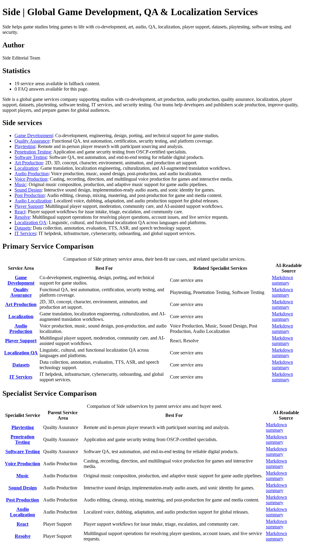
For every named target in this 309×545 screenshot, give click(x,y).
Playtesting (24, 146)
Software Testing (30, 157)
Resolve (22, 217)
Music (20, 184)
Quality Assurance (31, 141)
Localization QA (30, 222)
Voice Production (30, 179)
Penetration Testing (32, 151)
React (19, 211)
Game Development (33, 135)
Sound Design (28, 189)
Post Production (29, 195)
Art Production (28, 162)
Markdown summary (282, 280)
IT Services (25, 233)
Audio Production (31, 173)
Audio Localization (32, 200)
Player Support (28, 206)
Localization (26, 168)
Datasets (22, 228)
